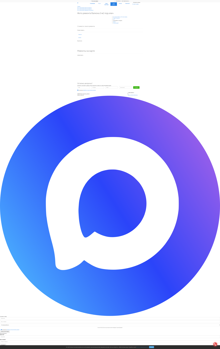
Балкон (79, 37)
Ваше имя (2, 334)
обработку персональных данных (89, 90)
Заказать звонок (137, 2)
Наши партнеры (106, 4)
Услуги (99, 3)
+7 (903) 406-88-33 (118, 1)
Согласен (151, 347)
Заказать (80, 34)
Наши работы (113, 4)
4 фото (114, 21)
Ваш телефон (3, 339)
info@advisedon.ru (126, 1)
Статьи (120, 3)
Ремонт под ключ (116, 18)
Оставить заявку (135, 4)
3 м (114, 19)
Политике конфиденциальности (142, 347)
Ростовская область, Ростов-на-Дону (120, 16)
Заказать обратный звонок (133, 95)
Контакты (127, 3)
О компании (92, 3)
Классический (115, 23)
